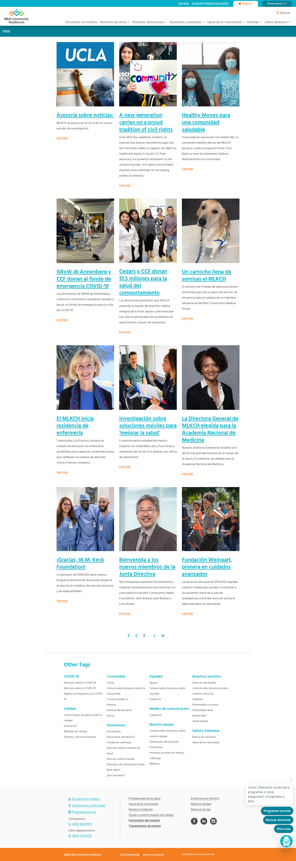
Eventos (111, 705)
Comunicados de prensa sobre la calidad (83, 718)
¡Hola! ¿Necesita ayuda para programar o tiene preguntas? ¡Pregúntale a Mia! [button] (268, 794)
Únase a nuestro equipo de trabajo (151, 815)
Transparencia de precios (145, 826)
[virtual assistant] (286, 841)
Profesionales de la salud (144, 799)
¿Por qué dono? (116, 775)
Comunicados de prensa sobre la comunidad (126, 691)
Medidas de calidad (75, 731)
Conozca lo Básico (117, 699)
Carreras (183, 3)
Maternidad (199, 716)
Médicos (155, 764)
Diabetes (197, 699)
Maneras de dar (201, 810)
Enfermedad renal (202, 710)
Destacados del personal (164, 742)
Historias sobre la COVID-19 (80, 683)
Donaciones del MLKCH (120, 737)
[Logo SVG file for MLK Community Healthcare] (16, 16)
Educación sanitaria (203, 737)
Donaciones (114, 731)
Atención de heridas (204, 683)
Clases (110, 683)
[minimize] (291, 780)
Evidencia (155, 699)
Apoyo (153, 683)
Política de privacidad (130, 854)
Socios (110, 716)
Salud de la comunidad (205, 742)
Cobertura (155, 715)
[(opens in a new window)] (194, 821)
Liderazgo (155, 758)
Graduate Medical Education (210, 3)
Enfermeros (156, 747)
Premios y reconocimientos (80, 737)
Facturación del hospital (144, 821)
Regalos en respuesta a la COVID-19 (83, 697)
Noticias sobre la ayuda (120, 759)
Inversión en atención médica (167, 753)
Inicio (6, 31)
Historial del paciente (119, 710)
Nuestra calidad (201, 804)
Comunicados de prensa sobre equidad (167, 691)
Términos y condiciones (153, 854)
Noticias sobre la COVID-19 (79, 688)
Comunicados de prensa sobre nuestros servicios (210, 691)
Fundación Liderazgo (119, 742)
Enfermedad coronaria (205, 705)
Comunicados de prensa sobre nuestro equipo (167, 734)
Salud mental (200, 721)
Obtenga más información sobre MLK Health (126, 767)
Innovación (70, 726)
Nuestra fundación (141, 810)
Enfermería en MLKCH (205, 799)
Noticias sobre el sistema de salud (123, 751)
